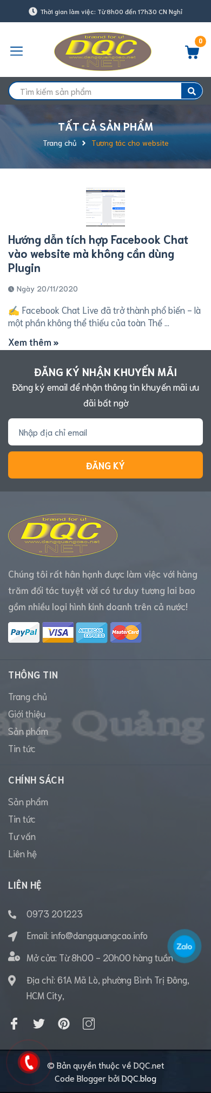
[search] (192, 90)
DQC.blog (139, 1077)
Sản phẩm (28, 730)
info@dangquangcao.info (99, 935)
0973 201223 (55, 913)
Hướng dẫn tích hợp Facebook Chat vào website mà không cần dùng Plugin (98, 252)
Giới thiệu (26, 713)
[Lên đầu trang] (195, 1041)
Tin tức (22, 748)
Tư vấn (22, 836)
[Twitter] (39, 1024)
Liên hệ (22, 853)
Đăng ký (105, 465)
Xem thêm (31, 341)
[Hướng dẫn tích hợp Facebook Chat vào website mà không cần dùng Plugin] (105, 207)
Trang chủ (27, 696)
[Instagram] (89, 1024)
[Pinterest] (64, 1024)
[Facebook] (14, 1024)
